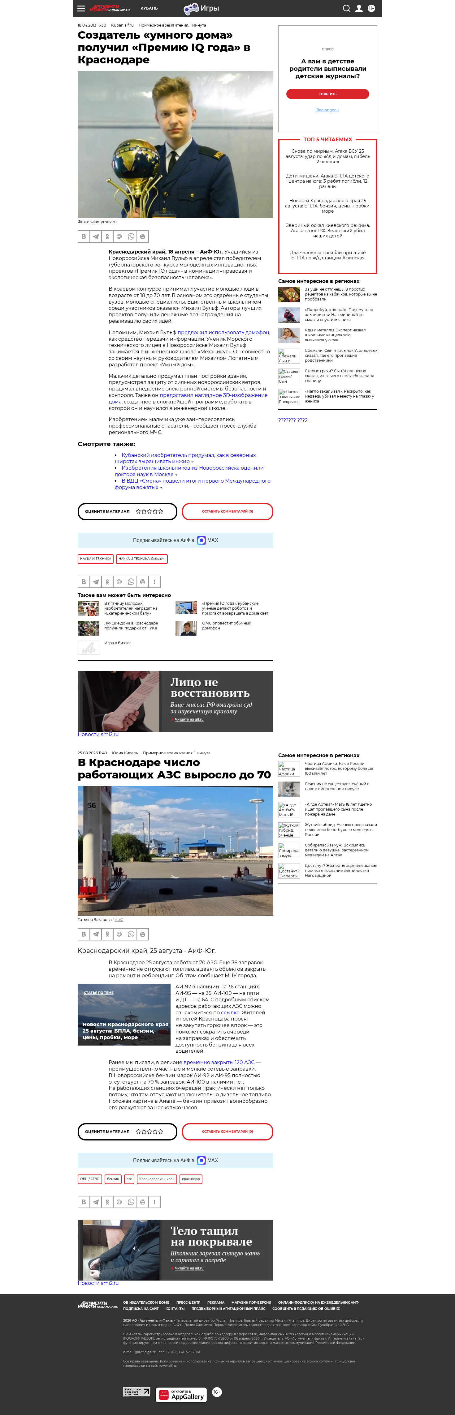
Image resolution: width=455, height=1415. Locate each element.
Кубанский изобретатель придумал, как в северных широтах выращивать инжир (185, 458)
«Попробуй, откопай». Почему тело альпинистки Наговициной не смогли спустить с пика (339, 314)
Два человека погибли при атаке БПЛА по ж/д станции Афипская (328, 255)
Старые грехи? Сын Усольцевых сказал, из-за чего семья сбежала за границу (339, 376)
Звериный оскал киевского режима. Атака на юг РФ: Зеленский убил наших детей (328, 231)
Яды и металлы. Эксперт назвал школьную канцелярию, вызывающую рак (335, 335)
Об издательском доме (146, 1303)
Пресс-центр (188, 1303)
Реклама (215, 1303)
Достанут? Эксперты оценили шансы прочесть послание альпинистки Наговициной (341, 870)
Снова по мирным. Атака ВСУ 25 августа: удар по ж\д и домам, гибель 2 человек (328, 156)
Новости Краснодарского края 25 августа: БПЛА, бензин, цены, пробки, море (327, 206)
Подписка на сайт (140, 1309)
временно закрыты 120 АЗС (219, 1062)
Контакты (175, 1309)
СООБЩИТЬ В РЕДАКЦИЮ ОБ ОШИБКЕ (306, 1309)
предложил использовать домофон (223, 332)
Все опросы (327, 110)
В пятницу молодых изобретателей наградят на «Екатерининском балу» (131, 608)
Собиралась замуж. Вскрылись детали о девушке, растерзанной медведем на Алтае (337, 850)
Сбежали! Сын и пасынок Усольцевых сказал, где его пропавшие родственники (341, 355)
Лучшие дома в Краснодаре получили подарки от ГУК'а (131, 625)
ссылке (230, 1013)
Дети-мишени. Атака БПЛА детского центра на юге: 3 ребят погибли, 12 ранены (327, 181)
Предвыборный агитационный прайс (228, 1309)
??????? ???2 (293, 420)
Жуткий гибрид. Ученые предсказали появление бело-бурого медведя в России (341, 829)
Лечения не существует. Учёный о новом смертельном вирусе (337, 786)
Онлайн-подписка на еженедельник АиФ (318, 1303)
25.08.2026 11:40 (92, 753)
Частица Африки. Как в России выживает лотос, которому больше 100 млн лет (339, 768)
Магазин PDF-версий (251, 1303)
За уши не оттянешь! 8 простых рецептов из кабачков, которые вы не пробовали (341, 294)
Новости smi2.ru (98, 734)
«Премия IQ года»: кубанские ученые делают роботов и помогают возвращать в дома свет (235, 608)
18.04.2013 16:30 (92, 25)
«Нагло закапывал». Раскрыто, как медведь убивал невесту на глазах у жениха (339, 396)
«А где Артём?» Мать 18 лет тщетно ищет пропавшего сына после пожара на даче (338, 809)
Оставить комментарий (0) (227, 511)
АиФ (119, 919)
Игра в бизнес (118, 643)
